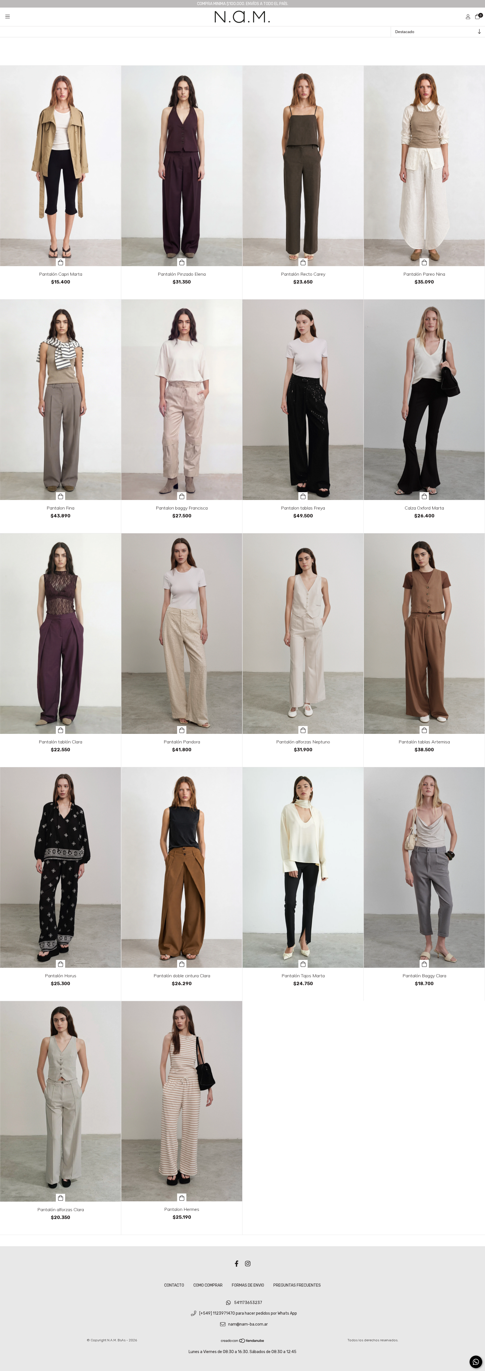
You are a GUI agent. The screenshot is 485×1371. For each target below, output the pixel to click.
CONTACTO (174, 1285)
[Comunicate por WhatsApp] (476, 1362)
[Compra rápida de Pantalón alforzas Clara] (60, 1198)
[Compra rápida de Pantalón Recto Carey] (303, 262)
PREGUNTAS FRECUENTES (297, 1285)
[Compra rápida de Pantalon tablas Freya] (303, 496)
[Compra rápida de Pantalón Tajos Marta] (303, 964)
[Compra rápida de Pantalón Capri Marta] (60, 262)
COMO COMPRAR (208, 1285)
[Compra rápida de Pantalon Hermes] (182, 1197)
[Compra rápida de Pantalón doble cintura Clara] (182, 964)
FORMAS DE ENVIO (248, 1285)
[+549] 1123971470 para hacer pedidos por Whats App (248, 1313)
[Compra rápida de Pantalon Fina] (60, 496)
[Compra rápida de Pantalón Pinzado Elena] (182, 262)
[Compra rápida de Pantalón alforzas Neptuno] (303, 730)
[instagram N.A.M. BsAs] (247, 1264)
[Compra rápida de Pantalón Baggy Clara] (424, 964)
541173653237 (248, 1302)
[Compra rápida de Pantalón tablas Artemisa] (424, 730)
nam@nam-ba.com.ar (248, 1324)
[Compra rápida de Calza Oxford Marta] (424, 496)
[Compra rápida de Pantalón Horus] (60, 964)
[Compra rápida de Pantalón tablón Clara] (60, 730)
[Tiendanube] (242, 1342)
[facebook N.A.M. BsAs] (236, 1264)
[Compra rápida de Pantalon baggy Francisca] (182, 496)
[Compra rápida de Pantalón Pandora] (182, 730)
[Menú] (7, 17)
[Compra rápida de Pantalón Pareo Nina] (424, 262)
